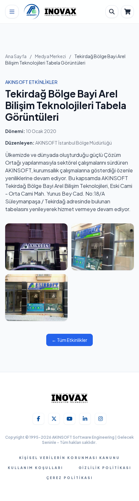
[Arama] (111, 11)
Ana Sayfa (16, 56)
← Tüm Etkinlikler (69, 340)
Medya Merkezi (50, 56)
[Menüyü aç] (12, 11)
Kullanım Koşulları (35, 468)
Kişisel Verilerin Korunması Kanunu (69, 458)
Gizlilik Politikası (105, 468)
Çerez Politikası (69, 478)
